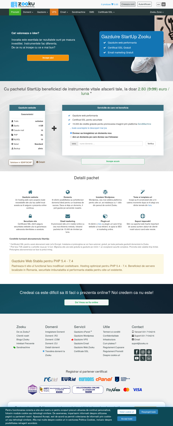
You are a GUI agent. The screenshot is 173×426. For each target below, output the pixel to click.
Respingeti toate (149, 411)
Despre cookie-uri (111, 355)
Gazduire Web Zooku (84, 347)
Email (63, 12)
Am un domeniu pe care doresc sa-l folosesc (95, 136)
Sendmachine (78, 12)
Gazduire (41, 12)
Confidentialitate (111, 335)
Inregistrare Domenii (55, 331)
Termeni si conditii (111, 331)
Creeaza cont (128, 4)
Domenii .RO (51, 335)
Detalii (41, 162)
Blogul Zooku (22, 339)
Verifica (151, 143)
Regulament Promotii (113, 351)
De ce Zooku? (23, 331)
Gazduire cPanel (83, 331)
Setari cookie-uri (127, 411)
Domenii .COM (52, 339)
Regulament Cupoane (113, 347)
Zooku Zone (156, 12)
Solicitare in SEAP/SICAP (21, 162)
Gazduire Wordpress (84, 335)
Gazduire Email (81, 343)
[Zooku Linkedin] (148, 358)
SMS (91, 12)
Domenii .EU (51, 343)
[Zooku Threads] (148, 352)
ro (163, 4)
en (158, 4)
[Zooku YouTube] (136, 358)
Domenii (27, 12)
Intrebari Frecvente (25, 343)
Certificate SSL (105, 12)
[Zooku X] (142, 358)
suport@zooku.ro (140, 343)
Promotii (15, 12)
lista (150, 205)
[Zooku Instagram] (142, 352)
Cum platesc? (109, 343)
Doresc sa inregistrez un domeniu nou (92, 133)
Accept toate (126, 418)
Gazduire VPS (81, 339)
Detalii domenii (52, 347)
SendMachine (144, 123)
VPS (54, 12)
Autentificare (145, 4)
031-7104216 (148, 331)
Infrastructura (109, 339)
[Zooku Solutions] (23, 4)
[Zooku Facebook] (136, 352)
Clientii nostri (22, 335)
